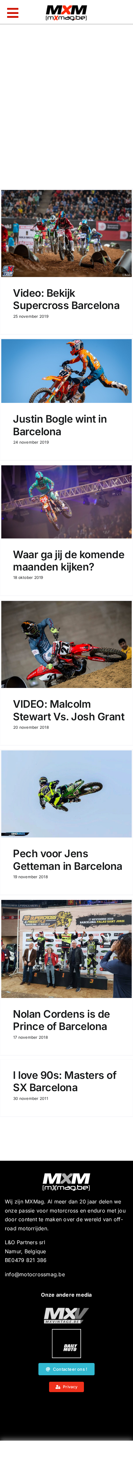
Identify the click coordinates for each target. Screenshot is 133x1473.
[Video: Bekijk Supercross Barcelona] (66, 233)
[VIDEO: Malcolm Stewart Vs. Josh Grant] (66, 644)
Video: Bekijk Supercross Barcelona (66, 299)
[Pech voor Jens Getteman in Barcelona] (66, 793)
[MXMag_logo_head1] (66, 7)
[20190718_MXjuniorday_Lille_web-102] (66, 1331)
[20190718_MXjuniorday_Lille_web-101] (66, 1310)
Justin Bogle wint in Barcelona (60, 425)
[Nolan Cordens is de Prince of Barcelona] (66, 949)
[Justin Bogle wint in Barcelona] (66, 371)
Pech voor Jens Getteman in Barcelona (67, 859)
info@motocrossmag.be (35, 1274)
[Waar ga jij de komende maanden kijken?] (66, 501)
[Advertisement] (66, 1458)
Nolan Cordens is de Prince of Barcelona (61, 1020)
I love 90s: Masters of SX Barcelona (64, 1081)
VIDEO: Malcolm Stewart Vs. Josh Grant (68, 710)
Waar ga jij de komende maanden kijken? (68, 560)
